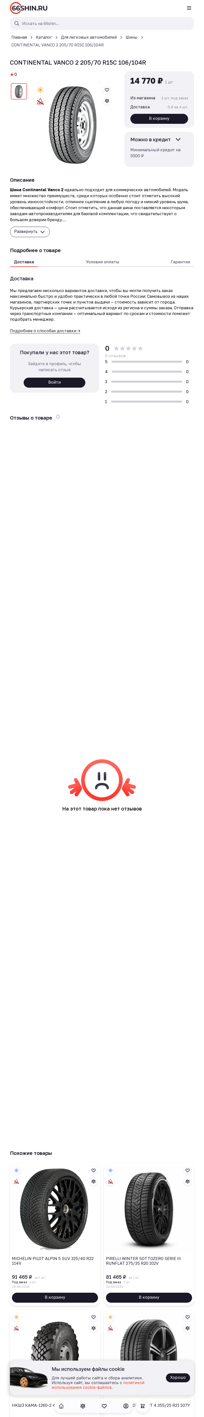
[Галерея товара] (73, 123)
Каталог (44, 37)
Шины (132, 37)
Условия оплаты (102, 261)
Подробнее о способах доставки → (45, 330)
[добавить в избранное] (106, 89)
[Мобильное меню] (189, 8)
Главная (19, 37)
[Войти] (126, 1406)
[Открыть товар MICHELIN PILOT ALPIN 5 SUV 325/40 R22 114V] (55, 1234)
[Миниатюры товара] (19, 92)
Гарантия (180, 261)
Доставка (24, 261)
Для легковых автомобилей (89, 37)
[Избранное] (104, 1406)
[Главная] (28, 8)
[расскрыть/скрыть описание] (178, 139)
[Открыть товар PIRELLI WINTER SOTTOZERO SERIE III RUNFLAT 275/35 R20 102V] (149, 1234)
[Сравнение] (83, 1406)
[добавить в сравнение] (106, 100)
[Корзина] (143, 1406)
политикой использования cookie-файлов (98, 1385)
